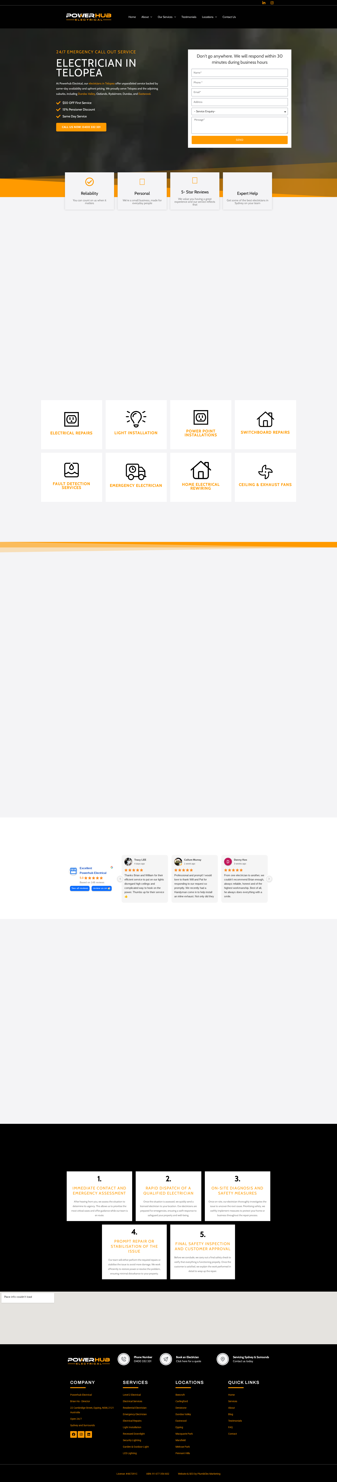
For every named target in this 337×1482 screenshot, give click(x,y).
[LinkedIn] (264, 3)
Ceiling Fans (265, 491)
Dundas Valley (86, 93)
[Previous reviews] (120, 879)
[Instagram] (272, 3)
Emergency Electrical (136, 491)
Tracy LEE (140, 859)
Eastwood (144, 93)
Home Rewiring (200, 491)
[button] (150, 17)
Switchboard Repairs (265, 438)
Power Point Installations (200, 438)
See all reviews (79, 888)
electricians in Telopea (102, 83)
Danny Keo (240, 859)
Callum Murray (192, 859)
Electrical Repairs (71, 440)
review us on (100, 888)
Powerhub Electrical (93, 872)
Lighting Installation (136, 438)
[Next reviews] (269, 879)
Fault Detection (71, 491)
